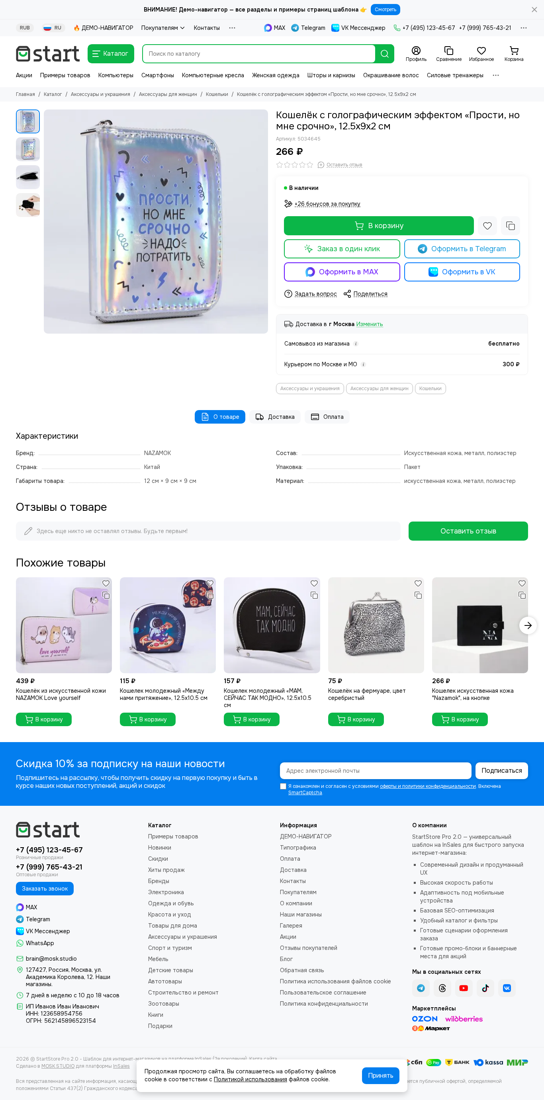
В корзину (385, 225)
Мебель (158, 959)
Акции (24, 75)
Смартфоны (157, 75)
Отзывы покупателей (308, 948)
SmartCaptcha (305, 792)
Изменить (369, 324)
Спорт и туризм (170, 948)
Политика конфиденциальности (324, 1003)
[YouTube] (464, 988)
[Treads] (442, 988)
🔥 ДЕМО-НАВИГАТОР (103, 27)
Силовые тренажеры (455, 75)
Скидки (158, 858)
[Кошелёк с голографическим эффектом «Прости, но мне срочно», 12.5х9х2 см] (156, 221)
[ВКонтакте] (507, 988)
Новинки (159, 847)
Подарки (160, 1026)
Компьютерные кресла (213, 75)
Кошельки (217, 94)
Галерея (291, 925)
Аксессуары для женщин (168, 94)
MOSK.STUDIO (57, 1066)
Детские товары (170, 970)
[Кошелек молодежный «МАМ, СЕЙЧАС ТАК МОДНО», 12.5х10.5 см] (272, 625)
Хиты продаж (166, 869)
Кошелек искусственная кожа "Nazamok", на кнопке (473, 694)
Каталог (53, 94)
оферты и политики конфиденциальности (428, 786)
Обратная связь (302, 970)
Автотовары (165, 981)
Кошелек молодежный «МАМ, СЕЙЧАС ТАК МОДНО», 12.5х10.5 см (267, 698)
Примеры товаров (65, 75)
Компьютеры (115, 75)
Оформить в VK (468, 272)
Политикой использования (250, 1079)
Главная (25, 94)
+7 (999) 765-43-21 (485, 27)
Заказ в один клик (348, 248)
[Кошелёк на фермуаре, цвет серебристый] (376, 625)
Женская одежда (275, 75)
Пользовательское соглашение (323, 992)
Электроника (166, 892)
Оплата (333, 416)
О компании (296, 903)
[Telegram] (421, 988)
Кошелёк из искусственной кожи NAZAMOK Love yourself (61, 694)
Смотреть (385, 9)
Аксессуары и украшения (100, 94)
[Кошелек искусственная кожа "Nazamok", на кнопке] (480, 625)
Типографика (298, 847)
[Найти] (384, 53)
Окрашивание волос (391, 75)
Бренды (158, 881)
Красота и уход (169, 914)
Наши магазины (301, 914)
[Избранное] (487, 225)
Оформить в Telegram (468, 248)
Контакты (207, 27)
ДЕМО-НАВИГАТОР (306, 836)
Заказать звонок (45, 888)
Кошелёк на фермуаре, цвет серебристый (367, 694)
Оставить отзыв (468, 531)
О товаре (226, 416)
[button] (48, 222)
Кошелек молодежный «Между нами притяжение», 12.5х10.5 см (163, 694)
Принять (380, 1075)
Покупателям (159, 27)
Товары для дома (172, 925)
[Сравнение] (510, 225)
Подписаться (501, 770)
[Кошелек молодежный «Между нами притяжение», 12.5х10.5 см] (168, 625)
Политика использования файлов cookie (335, 981)
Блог (286, 959)
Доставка (281, 416)
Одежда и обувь (171, 903)
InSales (121, 1066)
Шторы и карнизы (331, 75)
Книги (155, 1014)
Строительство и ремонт (183, 992)
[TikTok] (485, 988)
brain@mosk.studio (51, 958)
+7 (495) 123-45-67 (429, 27)
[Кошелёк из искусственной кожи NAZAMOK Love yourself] (64, 625)
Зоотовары (163, 1003)
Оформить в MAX (348, 272)
